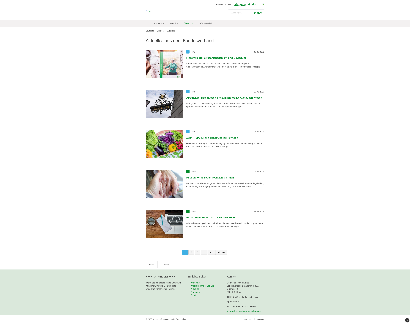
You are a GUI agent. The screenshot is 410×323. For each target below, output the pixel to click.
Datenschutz (259, 319)
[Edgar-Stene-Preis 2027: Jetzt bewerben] (164, 224)
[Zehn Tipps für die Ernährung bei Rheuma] (164, 144)
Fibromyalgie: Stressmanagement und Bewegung (216, 57)
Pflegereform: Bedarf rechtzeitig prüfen (210, 177)
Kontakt (219, 4)
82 (211, 252)
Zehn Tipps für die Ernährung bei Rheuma (212, 137)
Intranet (228, 4)
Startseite (150, 31)
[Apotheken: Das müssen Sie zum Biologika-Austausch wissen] (164, 104)
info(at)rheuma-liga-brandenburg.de (244, 311)
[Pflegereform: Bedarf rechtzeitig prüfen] (164, 184)
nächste (221, 252)
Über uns (161, 31)
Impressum (248, 319)
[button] (150, 264)
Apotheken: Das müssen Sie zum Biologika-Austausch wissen (224, 97)
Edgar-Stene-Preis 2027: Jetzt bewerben (210, 217)
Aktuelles (171, 31)
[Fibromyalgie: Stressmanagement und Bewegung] (164, 64)
